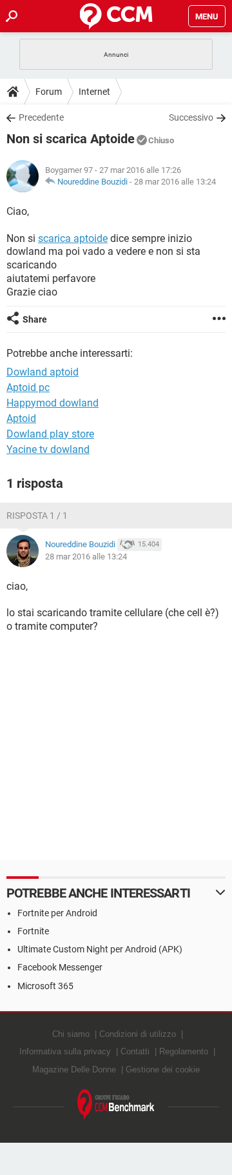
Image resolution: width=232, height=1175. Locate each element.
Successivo (191, 117)
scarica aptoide (73, 238)
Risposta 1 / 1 (37, 515)
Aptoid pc (28, 387)
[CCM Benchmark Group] (116, 1105)
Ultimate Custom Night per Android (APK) (99, 949)
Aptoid (21, 418)
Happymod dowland (52, 403)
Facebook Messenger (59, 967)
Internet (94, 91)
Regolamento (183, 1051)
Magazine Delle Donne (74, 1069)
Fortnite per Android (57, 913)
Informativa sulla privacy (65, 1051)
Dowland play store (50, 434)
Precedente (41, 117)
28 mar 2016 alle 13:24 (175, 181)
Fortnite (33, 931)
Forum (48, 91)
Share (35, 319)
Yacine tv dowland (48, 449)
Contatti (135, 1051)
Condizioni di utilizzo (137, 1034)
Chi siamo (71, 1034)
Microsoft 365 (45, 986)
